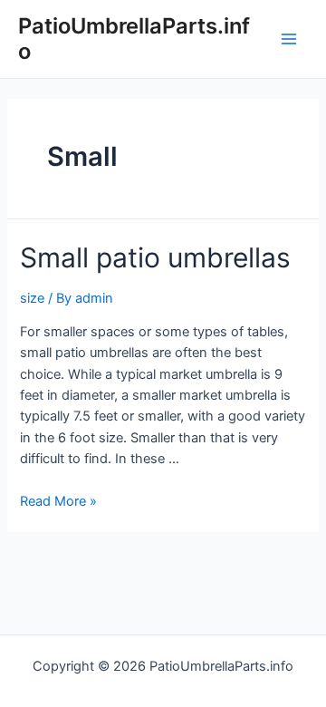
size (32, 298)
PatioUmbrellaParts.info (134, 38)
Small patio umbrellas (155, 257)
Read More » (58, 501)
